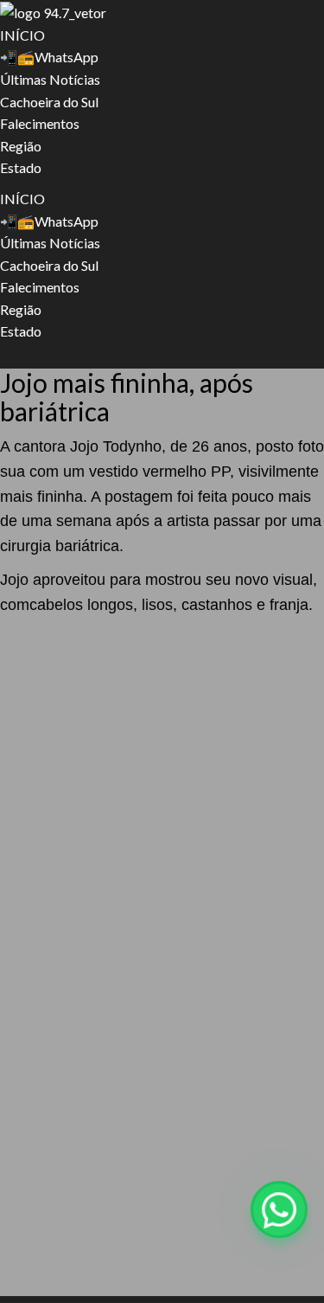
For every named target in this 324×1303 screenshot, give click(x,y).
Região (20, 146)
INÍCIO (22, 35)
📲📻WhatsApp (49, 56)
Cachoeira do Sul (49, 101)
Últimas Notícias (50, 79)
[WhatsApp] (279, 1209)
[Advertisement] (162, 795)
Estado (20, 167)
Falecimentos (39, 123)
